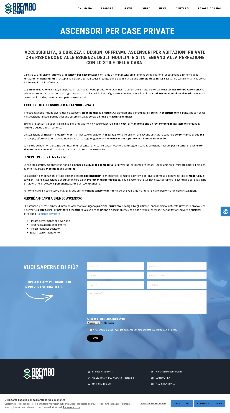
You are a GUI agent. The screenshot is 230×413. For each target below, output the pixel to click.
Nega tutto (181, 404)
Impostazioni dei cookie (153, 404)
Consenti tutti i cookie (209, 404)
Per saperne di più (71, 407)
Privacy (173, 329)
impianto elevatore (49, 213)
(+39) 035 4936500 (101, 383)
